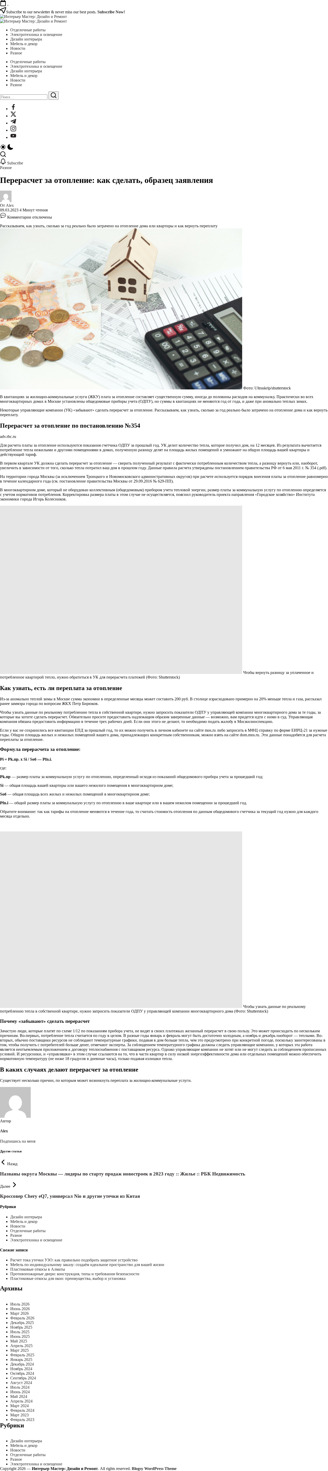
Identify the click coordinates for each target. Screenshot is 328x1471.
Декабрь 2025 (22, 1322)
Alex (10, 205)
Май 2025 (18, 1341)
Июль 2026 (19, 1304)
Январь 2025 (21, 1359)
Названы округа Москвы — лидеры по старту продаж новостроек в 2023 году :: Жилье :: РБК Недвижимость (122, 1173)
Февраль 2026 (22, 1318)
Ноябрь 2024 (21, 1369)
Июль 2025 (19, 1332)
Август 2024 (21, 1382)
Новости (17, 1226)
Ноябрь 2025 (21, 1327)
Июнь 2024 (20, 1392)
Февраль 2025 (22, 1355)
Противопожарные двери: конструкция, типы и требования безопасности (74, 1274)
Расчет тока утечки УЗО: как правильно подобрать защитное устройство (74, 1260)
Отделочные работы (28, 1231)
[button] (164, 147)
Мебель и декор (23, 1221)
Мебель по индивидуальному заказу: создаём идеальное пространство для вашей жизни (87, 1264)
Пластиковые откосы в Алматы (37, 1269)
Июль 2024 (19, 1387)
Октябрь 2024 (22, 1373)
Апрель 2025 (21, 1345)
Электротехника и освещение (36, 1240)
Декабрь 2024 (22, 1364)
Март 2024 (19, 1406)
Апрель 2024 (21, 1401)
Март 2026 (19, 1313)
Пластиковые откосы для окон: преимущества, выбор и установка (68, 1278)
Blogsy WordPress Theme (154, 1468)
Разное (16, 1235)
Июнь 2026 (20, 1309)
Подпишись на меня (17, 1141)
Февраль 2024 (22, 1410)
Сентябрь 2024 (23, 1378)
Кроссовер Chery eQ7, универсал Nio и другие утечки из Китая (70, 1196)
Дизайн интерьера (26, 1217)
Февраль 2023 (22, 1419)
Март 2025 (19, 1350)
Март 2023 (19, 1415)
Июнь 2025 (20, 1336)
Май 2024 (18, 1396)
